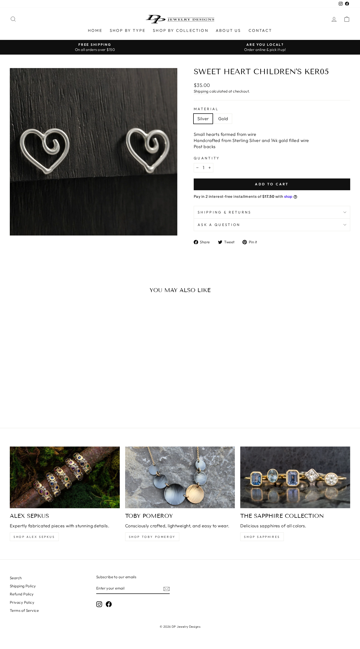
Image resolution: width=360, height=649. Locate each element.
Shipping (201, 91)
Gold (223, 118)
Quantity (207, 158)
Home (95, 30)
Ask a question (219, 225)
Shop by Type (127, 30)
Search (16, 578)
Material (206, 109)
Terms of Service (24, 610)
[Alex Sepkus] (65, 477)
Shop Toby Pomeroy (152, 537)
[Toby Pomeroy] (180, 477)
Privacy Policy (22, 602)
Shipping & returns (225, 212)
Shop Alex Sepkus (34, 537)
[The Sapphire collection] (295, 477)
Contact (260, 30)
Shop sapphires (262, 537)
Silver (203, 118)
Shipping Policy (23, 586)
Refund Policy (22, 594)
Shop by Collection (180, 30)
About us (228, 30)
